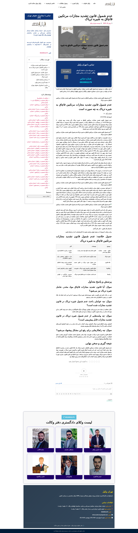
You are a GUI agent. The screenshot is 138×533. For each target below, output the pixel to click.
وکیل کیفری (75, 3)
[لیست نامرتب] (68, 394)
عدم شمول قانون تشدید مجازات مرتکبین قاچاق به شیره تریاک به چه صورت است (38, 67)
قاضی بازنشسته (50, 3)
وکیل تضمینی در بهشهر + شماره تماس (38, 122)
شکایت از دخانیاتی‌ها (42, 98)
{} (77, 393)
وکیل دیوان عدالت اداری (34, 3)
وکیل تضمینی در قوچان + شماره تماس (37, 150)
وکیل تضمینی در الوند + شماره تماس (38, 120)
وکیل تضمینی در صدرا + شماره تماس (38, 109)
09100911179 (44, 53)
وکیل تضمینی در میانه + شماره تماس (38, 133)
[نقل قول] (70, 394)
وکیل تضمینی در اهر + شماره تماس (38, 146)
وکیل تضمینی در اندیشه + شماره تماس (37, 176)
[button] (29, 59)
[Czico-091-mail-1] (66, 77)
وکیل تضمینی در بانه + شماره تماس (38, 163)
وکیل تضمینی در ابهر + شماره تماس (38, 135)
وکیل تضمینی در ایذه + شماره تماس (38, 183)
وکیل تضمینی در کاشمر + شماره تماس (37, 155)
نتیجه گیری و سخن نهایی (41, 82)
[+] (79, 393)
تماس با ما (62, 7)
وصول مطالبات (63, 3)
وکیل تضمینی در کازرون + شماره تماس (37, 124)
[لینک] (75, 394)
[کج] (59, 394)
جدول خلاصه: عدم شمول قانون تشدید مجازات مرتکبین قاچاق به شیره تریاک (39, 74)
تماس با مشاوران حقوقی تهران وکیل (39, 86)
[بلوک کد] (73, 394)
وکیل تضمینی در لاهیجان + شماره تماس (37, 148)
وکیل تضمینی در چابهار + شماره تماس (38, 161)
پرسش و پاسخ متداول (42, 79)
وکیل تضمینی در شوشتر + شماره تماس (37, 152)
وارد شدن (58, 383)
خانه (94, 3)
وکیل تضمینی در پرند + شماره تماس (38, 131)
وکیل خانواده (86, 3)
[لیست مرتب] (66, 394)
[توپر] (57, 394)
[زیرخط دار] (62, 394)
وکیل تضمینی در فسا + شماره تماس (38, 170)
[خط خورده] (64, 394)
